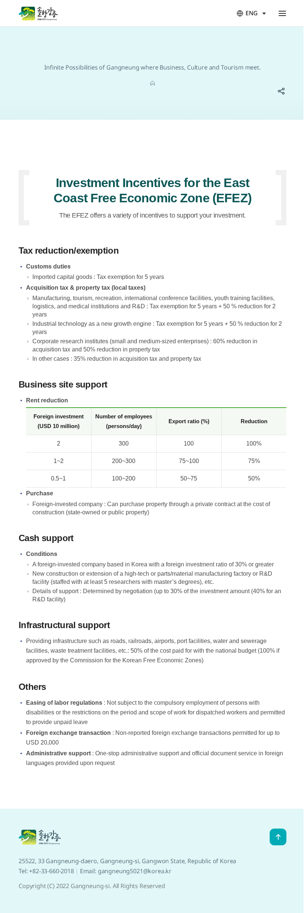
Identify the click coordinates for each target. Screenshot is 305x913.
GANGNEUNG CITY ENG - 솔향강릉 (38, 13)
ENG (247, 13)
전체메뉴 (282, 13)
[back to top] (278, 837)
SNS (281, 91)
